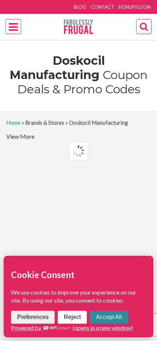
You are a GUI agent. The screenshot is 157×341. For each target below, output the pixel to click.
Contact (102, 7)
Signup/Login (134, 7)
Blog (80, 7)
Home (13, 122)
